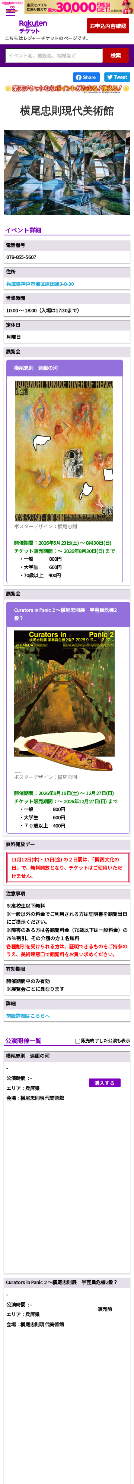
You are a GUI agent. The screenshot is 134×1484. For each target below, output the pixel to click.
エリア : (15, 1088)
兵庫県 (32, 1088)
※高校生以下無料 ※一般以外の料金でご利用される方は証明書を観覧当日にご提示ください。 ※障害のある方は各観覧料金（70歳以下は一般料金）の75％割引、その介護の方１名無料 (67, 930)
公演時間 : (17, 1077)
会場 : (12, 1097)
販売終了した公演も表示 (105, 1040)
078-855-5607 (21, 256)
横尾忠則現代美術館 (42, 1097)
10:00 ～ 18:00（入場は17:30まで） (44, 310)
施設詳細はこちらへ (28, 1015)
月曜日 (13, 336)
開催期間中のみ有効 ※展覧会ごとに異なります (35, 985)
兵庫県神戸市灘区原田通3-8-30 (40, 283)
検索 (116, 55)
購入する (105, 1082)
